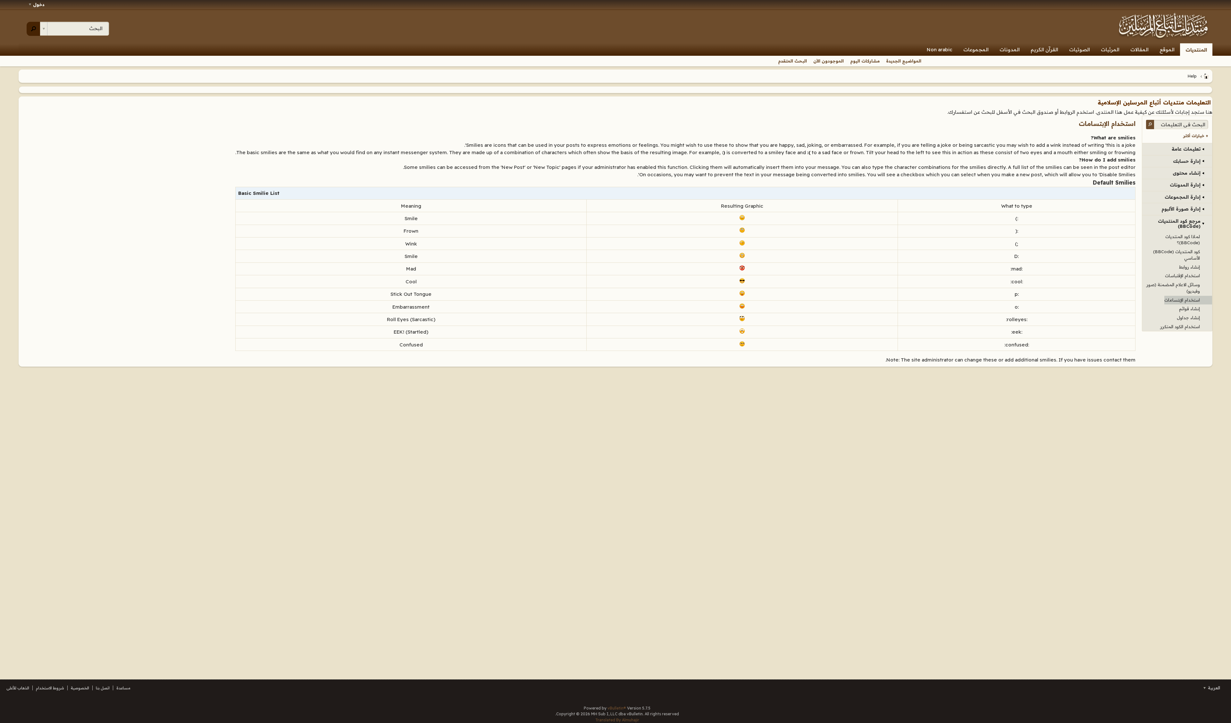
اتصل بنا (103, 688)
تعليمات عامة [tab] (1186, 149)
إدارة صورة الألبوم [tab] (1181, 209)
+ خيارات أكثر (1195, 135)
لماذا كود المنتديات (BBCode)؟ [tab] (1182, 239)
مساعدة (123, 688)
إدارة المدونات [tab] (1185, 185)
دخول (39, 4)
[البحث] (33, 29)
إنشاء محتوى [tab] (1187, 173)
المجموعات (976, 49)
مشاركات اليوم (865, 60)
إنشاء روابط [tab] (1189, 267)
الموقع (1167, 49)
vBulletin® (616, 708)
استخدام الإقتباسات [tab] (1182, 275)
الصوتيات (1079, 49)
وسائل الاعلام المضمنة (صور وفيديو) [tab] (1173, 288)
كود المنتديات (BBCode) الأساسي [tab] (1176, 255)
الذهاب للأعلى (17, 688)
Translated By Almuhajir (617, 720)
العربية (1213, 687)
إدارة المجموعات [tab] (1183, 197)
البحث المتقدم (792, 60)
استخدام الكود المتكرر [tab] (1180, 326)
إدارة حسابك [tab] (1187, 161)
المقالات (1139, 49)
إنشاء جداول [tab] (1188, 317)
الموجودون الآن (828, 60)
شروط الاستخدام (50, 688)
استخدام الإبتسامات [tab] (1182, 300)
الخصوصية (80, 688)
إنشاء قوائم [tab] (1189, 308)
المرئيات (1110, 49)
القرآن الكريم (1044, 49)
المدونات (1010, 49)
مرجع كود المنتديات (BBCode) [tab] (1179, 223)
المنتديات (1196, 50)
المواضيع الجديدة (903, 60)
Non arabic (939, 49)
